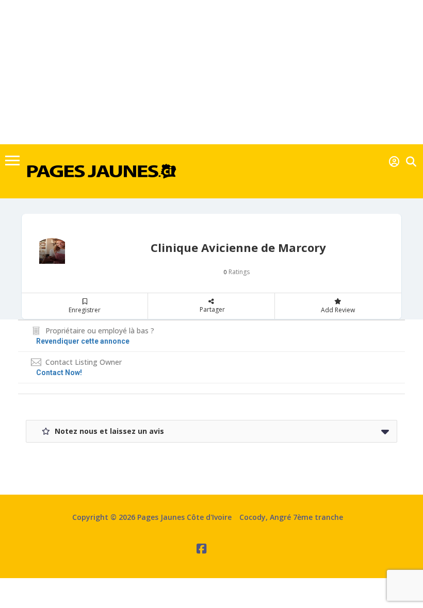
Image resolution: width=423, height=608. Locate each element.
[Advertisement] (211, 72)
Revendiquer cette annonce (82, 341)
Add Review (338, 310)
